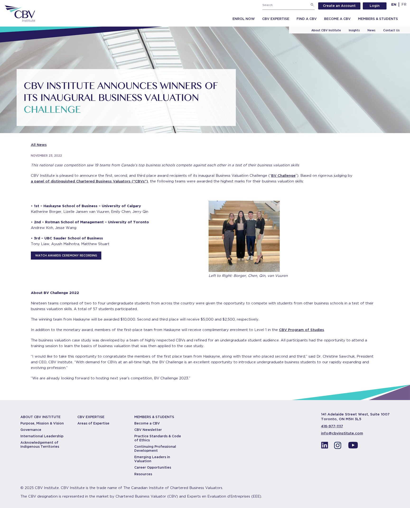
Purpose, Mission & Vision (42, 423)
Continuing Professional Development (155, 448)
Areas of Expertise (93, 423)
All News (39, 145)
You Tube (353, 446)
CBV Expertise (275, 19)
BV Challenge (283, 175)
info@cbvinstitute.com (342, 433)
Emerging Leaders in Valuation (152, 459)
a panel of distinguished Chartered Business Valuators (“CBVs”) (89, 181)
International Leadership (41, 436)
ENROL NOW (244, 19)
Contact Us (391, 30)
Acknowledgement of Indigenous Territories (39, 444)
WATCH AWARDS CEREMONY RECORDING (66, 255)
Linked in (324, 446)
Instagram (339, 446)
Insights (354, 30)
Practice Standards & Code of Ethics (157, 438)
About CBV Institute (326, 30)
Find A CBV (307, 19)
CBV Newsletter (148, 430)
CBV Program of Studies (301, 330)
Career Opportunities (152, 467)
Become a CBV (337, 19)
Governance (30, 430)
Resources (143, 474)
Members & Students (378, 19)
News (371, 30)
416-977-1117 (332, 426)
